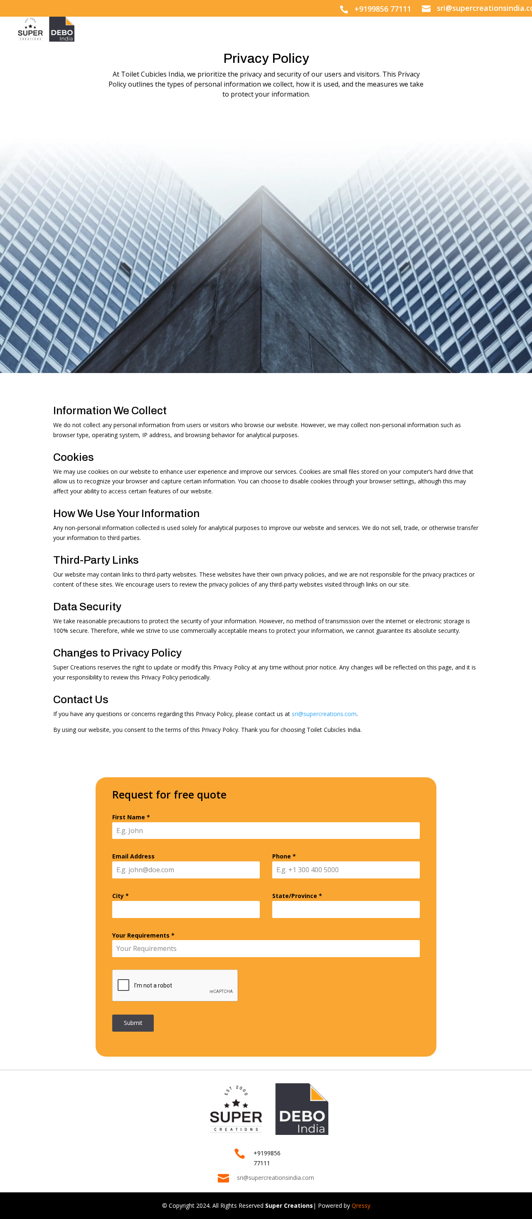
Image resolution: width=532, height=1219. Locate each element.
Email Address (133, 856)
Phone (284, 856)
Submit (133, 1023)
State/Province (297, 896)
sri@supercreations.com (324, 714)
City (120, 896)
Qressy (361, 1205)
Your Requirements (143, 935)
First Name (131, 817)
